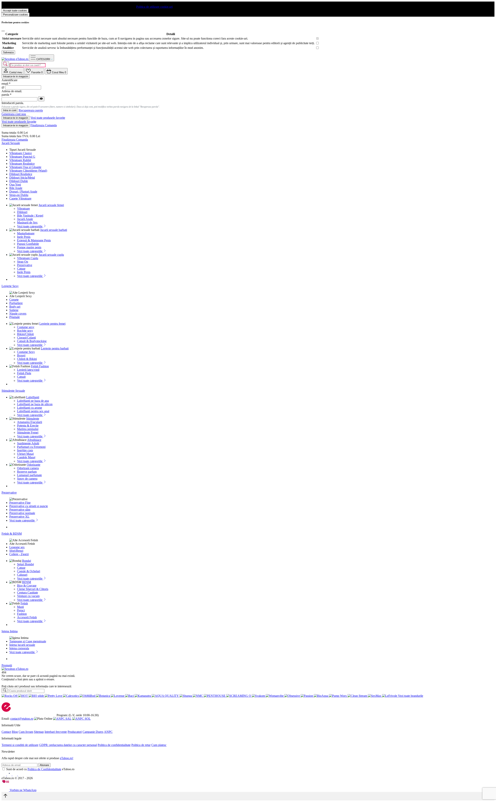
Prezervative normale (22, 513)
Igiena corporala (19, 648)
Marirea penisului (27, 429)
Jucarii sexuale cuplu (51, 254)
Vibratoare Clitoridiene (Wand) (28, 170)
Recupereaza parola (31, 110)
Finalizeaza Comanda (43, 125)
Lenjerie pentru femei (52, 323)
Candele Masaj (26, 457)
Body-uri (14, 306)
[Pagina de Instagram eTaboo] (9, 774)
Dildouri (22, 212)
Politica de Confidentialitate (44, 769)
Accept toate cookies (15, 10)
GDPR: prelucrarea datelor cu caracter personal (68, 745)
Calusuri (22, 574)
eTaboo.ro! (66, 758)
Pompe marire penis (29, 247)
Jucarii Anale (25, 219)
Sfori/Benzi (16, 550)
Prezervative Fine (20, 502)
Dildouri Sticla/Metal (22, 177)
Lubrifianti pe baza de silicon (35, 404)
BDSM (26, 582)
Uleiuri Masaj (25, 453)
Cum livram (26, 731)
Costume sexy (25, 327)
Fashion (22, 613)
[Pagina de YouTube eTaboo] (15, 774)
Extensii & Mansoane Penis (34, 240)
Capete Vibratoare (20, 198)
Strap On (22, 261)
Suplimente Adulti (28, 443)
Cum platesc (158, 745)
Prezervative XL (19, 516)
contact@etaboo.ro (21, 718)
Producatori (75, 731)
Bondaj (26, 560)
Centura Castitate (27, 592)
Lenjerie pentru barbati (55, 348)
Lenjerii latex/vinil (28, 369)
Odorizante (33, 464)
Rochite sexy (25, 330)
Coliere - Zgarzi (19, 554)
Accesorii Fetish (27, 617)
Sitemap (39, 731)
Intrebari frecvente (56, 731)
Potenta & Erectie (28, 425)
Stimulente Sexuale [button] (13, 390)
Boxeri (21, 355)
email (6, 83)
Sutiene (13, 310)
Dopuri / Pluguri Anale (23, 191)
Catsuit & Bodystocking (31, 341)
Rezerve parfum (27, 471)
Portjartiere (16, 303)
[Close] (3, 31)
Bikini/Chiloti (25, 334)
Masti (20, 606)
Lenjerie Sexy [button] (10, 286)
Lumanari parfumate (29, 475)
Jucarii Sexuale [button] (11, 143)
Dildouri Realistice (20, 174)
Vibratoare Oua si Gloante (25, 167)
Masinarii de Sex (27, 222)
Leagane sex (17, 547)
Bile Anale (15, 188)
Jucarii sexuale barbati (53, 229)
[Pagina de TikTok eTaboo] (20, 774)
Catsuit (21, 376)
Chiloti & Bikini (27, 359)
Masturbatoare (25, 233)
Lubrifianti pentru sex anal (33, 411)
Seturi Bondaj (25, 564)
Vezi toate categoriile (30, 226)
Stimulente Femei (27, 432)
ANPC (108, 731)
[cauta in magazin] (5, 64)
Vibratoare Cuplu (27, 258)
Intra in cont (9, 110)
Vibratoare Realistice (22, 163)
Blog (15, 731)
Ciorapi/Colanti (26, 337)
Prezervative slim (19, 509)
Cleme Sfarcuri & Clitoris (32, 589)
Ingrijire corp (25, 450)
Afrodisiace (34, 439)
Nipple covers (17, 313)
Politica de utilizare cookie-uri (154, 6)
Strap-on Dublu (18, 195)
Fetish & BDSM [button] (12, 533)
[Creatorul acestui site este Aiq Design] (9, 782)
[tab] (13, 70)
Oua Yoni (15, 184)
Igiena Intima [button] (10, 631)
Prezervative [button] (9, 492)
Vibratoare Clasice (20, 153)
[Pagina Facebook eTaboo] (4, 774)
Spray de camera (27, 478)
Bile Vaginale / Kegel (30, 215)
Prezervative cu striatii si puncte (28, 506)
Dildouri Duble (18, 181)
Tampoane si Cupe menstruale (27, 641)
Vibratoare (23, 208)
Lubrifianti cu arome (29, 407)
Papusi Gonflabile (28, 243)
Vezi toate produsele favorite (47, 117)
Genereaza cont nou (14, 114)
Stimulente (32, 418)
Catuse (21, 268)
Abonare (44, 765)
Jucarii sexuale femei (51, 205)
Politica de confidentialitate (114, 745)
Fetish (24, 603)
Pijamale (14, 317)
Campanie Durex (93, 731)
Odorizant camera (28, 468)
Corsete (14, 299)
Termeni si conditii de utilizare (20, 745)
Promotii (7, 665)
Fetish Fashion (40, 366)
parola (6, 94)
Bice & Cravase (26, 585)
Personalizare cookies (15, 14)
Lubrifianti (32, 397)
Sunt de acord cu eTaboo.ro (40, 769)
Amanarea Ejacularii (29, 422)
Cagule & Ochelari (28, 571)
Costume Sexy (26, 352)
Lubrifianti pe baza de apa (33, 400)
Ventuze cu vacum (28, 596)
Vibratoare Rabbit (20, 160)
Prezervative (24, 265)
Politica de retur (141, 745)
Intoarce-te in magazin (15, 76)
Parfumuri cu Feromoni (31, 446)
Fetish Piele (24, 373)
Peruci (21, 610)
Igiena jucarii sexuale (22, 644)
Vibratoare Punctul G (22, 156)
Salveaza (8, 52)
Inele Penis (23, 236)
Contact (6, 731)
